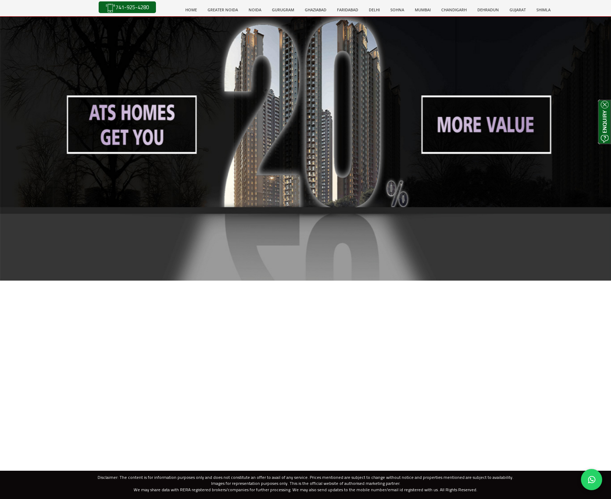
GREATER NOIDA (223, 9)
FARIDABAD (347, 9)
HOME (193, 9)
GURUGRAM (283, 9)
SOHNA (397, 9)
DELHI (374, 9)
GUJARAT (518, 9)
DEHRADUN (488, 9)
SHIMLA (543, 9)
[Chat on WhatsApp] (591, 479)
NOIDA (255, 9)
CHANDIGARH (454, 9)
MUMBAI (423, 9)
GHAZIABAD (315, 9)
